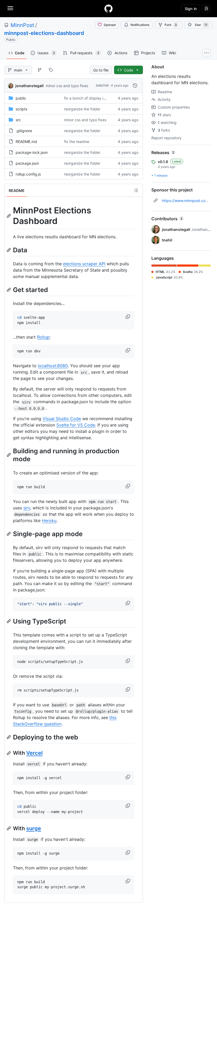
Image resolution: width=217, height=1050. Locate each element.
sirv (26, 507)
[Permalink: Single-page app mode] (9, 533)
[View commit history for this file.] (134, 85)
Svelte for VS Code (75, 425)
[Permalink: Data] (9, 250)
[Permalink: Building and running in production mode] (9, 455)
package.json (27, 163)
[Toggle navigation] (10, 8)
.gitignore (24, 130)
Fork (171, 25)
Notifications (139, 25)
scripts (21, 109)
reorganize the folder (82, 109)
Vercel (34, 753)
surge (33, 828)
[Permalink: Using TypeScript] (9, 621)
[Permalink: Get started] (9, 289)
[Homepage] (108, 8)
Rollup (43, 337)
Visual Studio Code (62, 418)
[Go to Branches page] (39, 70)
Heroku (49, 520)
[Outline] (136, 190)
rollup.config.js (28, 174)
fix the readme (76, 141)
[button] (128, 316)
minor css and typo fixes (67, 85)
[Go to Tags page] (50, 70)
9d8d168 (102, 85)
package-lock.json (32, 152)
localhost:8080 (53, 365)
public (21, 98)
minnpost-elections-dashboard (44, 33)
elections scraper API (84, 263)
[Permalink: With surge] (9, 828)
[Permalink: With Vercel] (9, 753)
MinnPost (22, 25)
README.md (26, 141)
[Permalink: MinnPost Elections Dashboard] (9, 215)
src (18, 120)
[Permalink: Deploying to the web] (9, 737)
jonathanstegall (29, 85)
